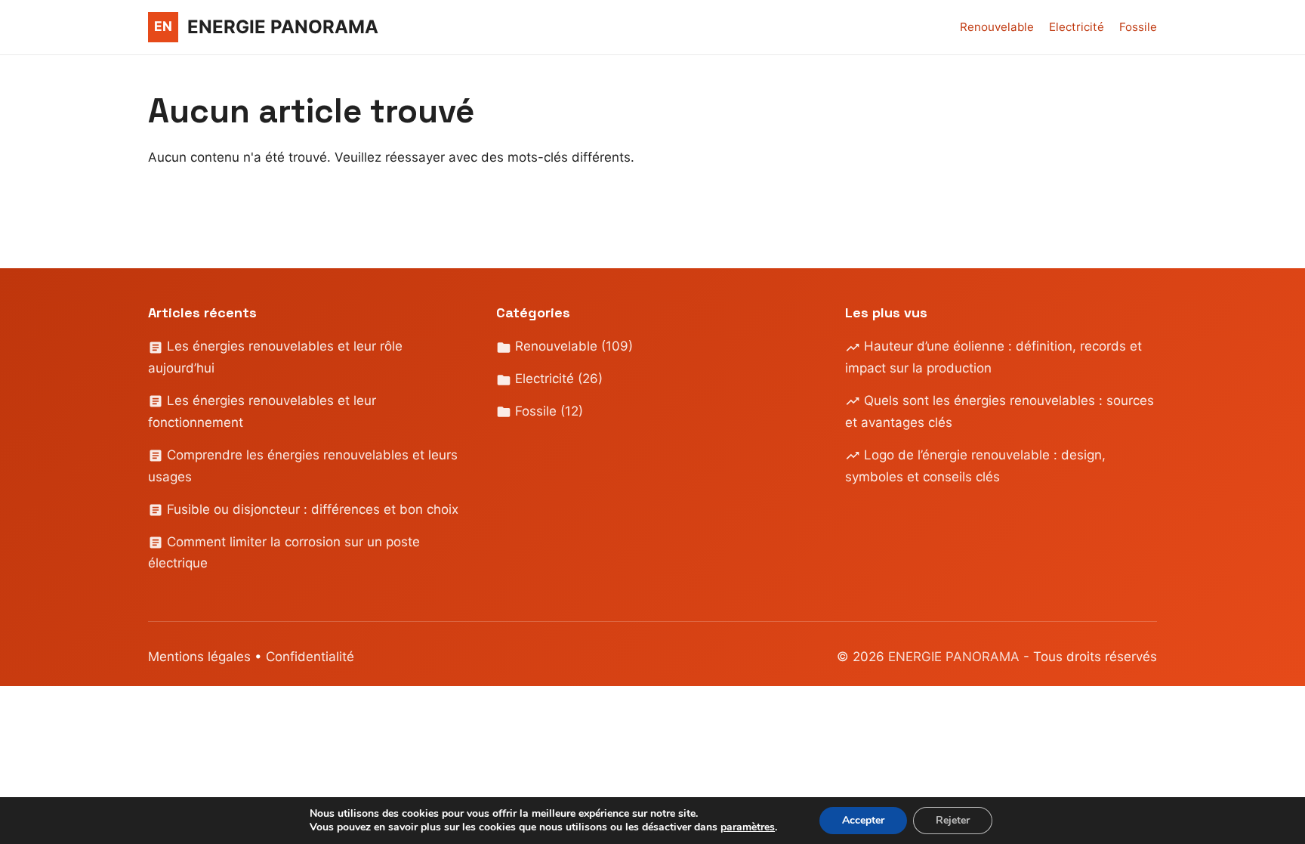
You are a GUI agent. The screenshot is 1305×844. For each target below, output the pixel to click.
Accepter (863, 820)
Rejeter (953, 820)
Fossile (1138, 27)
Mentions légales (199, 656)
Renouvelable (997, 27)
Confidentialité (310, 656)
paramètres (747, 827)
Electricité (1076, 27)
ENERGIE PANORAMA (955, 656)
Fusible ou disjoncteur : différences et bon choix (310, 509)
